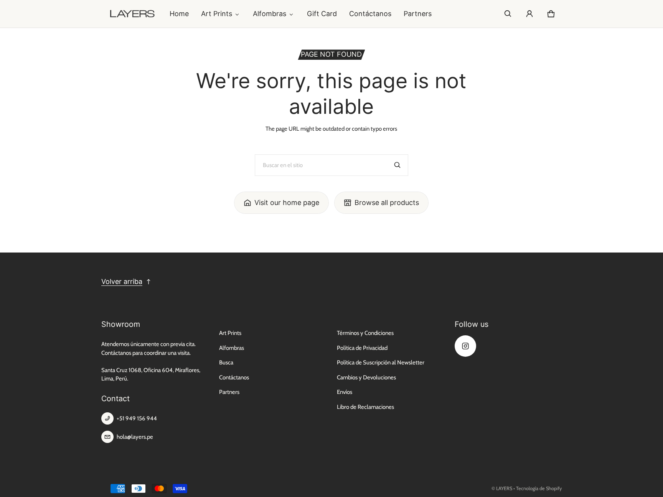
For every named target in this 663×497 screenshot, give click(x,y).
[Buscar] (397, 165)
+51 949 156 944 (137, 418)
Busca (226, 362)
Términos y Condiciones (365, 333)
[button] (508, 14)
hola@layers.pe (135, 436)
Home (179, 14)
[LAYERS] (132, 13)
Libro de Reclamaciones (365, 407)
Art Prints (216, 14)
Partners (418, 14)
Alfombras (269, 14)
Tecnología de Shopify (539, 488)
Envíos (344, 392)
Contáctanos (370, 14)
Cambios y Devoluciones (366, 377)
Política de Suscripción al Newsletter (380, 362)
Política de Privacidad (362, 347)
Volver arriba (121, 281)
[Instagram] (465, 346)
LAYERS (504, 488)
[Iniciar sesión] (529, 14)
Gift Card (322, 14)
